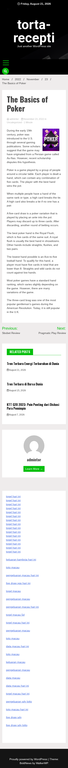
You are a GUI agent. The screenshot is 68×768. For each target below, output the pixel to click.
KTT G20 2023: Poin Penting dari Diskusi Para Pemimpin (33, 406)
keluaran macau (15, 662)
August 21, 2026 (17, 370)
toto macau (12, 654)
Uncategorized (14, 122)
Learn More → (34, 468)
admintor (14, 119)
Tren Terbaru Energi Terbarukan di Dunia (33, 363)
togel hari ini (13, 547)
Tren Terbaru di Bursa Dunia (25, 384)
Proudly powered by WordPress (28, 759)
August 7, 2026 (17, 414)
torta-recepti (34, 31)
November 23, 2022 (34, 119)
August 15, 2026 (17, 390)
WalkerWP (42, 763)
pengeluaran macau (18, 669)
